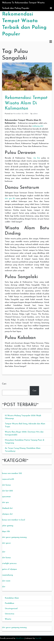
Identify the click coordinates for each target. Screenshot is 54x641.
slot (3, 552)
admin (35, 114)
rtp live (36, 158)
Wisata (8, 619)
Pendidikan (9, 603)
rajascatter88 (8, 479)
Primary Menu (50, 41)
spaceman (6, 497)
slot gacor (6, 543)
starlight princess (9, 563)
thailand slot (7, 508)
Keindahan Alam (12, 598)
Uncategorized (11, 609)
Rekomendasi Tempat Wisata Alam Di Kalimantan (26, 103)
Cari (4, 384)
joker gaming (7, 526)
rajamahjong (7, 575)
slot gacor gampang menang (14, 537)
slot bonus (6, 485)
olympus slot (7, 514)
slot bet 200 (7, 491)
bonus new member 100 (12, 473)
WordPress (20, 638)
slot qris (5, 502)
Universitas (9, 614)
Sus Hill (38, 638)
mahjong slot (37, 126)
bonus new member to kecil (13, 520)
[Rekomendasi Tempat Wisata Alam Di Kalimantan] (27, 76)
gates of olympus (9, 569)
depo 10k (6, 531)
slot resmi (6, 581)
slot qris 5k (10, 199)
